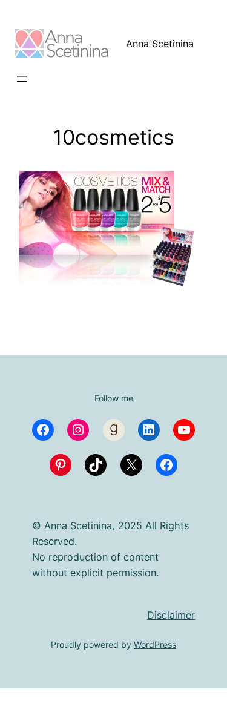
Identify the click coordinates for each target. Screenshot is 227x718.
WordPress (155, 644)
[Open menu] (22, 79)
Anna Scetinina (160, 44)
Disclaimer (171, 615)
